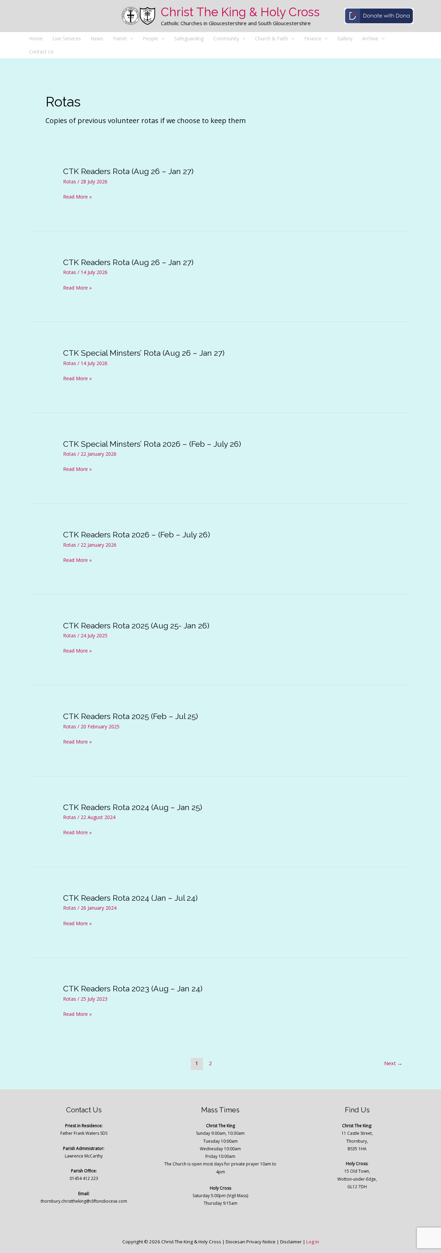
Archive (370, 38)
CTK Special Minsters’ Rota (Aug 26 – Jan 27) (144, 352)
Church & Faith (271, 38)
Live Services (66, 38)
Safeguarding (189, 38)
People (150, 38)
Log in (312, 1242)
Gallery (344, 38)
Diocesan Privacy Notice (251, 1242)
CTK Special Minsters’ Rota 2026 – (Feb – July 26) (152, 443)
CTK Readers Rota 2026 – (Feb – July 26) (136, 534)
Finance (312, 38)
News (97, 38)
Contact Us (41, 51)
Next (393, 1063)
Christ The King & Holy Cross (240, 12)
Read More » (77, 197)
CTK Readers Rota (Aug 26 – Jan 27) (128, 171)
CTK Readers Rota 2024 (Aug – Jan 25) (132, 807)
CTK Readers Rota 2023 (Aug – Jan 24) (133, 988)
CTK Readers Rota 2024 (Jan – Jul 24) (130, 897)
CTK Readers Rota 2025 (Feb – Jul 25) (130, 716)
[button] (130, 38)
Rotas (69, 181)
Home (36, 38)
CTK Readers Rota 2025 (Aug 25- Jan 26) (136, 625)
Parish (120, 38)
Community (226, 38)
